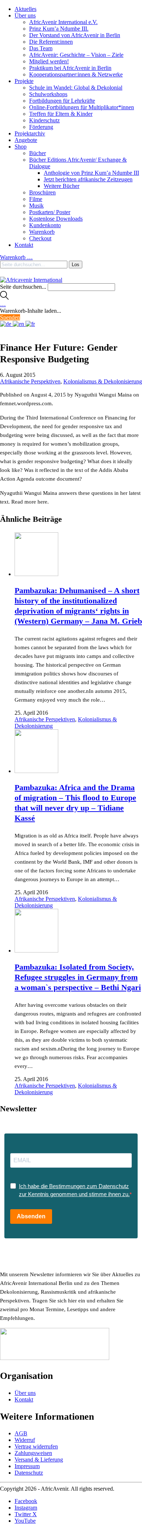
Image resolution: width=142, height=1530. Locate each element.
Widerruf (25, 1440)
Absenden (31, 1216)
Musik (36, 205)
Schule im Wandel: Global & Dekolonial (75, 87)
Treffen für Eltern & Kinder (60, 114)
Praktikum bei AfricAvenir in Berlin (70, 68)
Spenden (10, 317)
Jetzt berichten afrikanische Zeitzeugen (88, 179)
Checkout (40, 238)
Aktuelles (25, 9)
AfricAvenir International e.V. (63, 22)
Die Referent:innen (51, 42)
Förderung (41, 127)
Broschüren (42, 192)
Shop (21, 146)
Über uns (25, 15)
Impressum (27, 1466)
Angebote (26, 140)
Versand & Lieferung (39, 1459)
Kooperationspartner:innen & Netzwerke (76, 74)
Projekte (24, 81)
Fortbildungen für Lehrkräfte (62, 101)
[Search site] (4, 298)
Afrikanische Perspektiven (30, 381)
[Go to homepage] (31, 280)
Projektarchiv (30, 133)
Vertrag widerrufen (36, 1446)
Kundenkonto (45, 225)
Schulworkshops (48, 94)
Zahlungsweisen (33, 1453)
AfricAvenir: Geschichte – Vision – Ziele (76, 55)
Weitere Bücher (61, 186)
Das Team (40, 48)
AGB (21, 1433)
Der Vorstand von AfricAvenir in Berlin (74, 35)
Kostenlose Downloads (56, 219)
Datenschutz (29, 1473)
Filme (35, 199)
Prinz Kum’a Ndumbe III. (58, 28)
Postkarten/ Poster (49, 212)
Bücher (37, 153)
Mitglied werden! (49, 61)
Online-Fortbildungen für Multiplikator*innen (81, 107)
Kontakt (24, 245)
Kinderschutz (44, 120)
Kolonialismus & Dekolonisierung (102, 381)
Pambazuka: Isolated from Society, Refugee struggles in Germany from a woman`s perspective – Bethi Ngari (78, 977)
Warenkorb (42, 232)
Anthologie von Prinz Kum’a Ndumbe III (91, 173)
